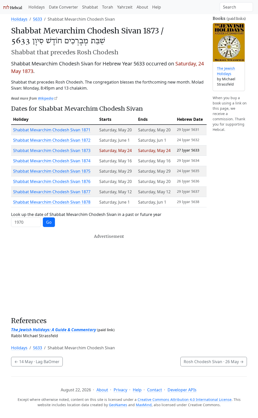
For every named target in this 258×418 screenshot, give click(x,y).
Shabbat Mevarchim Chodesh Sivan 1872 (51, 140)
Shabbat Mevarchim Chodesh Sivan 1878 (51, 202)
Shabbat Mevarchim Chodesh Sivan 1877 (51, 192)
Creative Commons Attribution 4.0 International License (185, 399)
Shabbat (90, 7)
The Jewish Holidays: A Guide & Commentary (53, 329)
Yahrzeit (125, 7)
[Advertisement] (109, 275)
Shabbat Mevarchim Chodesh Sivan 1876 (51, 181)
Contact (154, 390)
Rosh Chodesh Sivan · (214, 361)
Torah (107, 7)
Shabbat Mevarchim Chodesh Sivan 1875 (51, 171)
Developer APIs (182, 390)
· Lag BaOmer (36, 361)
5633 (37, 19)
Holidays (36, 7)
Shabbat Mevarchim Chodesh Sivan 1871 (51, 130)
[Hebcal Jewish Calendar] (12, 7)
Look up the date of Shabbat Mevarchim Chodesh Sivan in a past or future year (86, 214)
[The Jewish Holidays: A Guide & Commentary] (229, 42)
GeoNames (118, 404)
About (142, 7)
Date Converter (63, 7)
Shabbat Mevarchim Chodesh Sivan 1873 (51, 150)
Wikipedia (45, 98)
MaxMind (144, 404)
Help (156, 7)
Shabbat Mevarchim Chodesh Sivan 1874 (51, 161)
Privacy (120, 390)
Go (49, 222)
